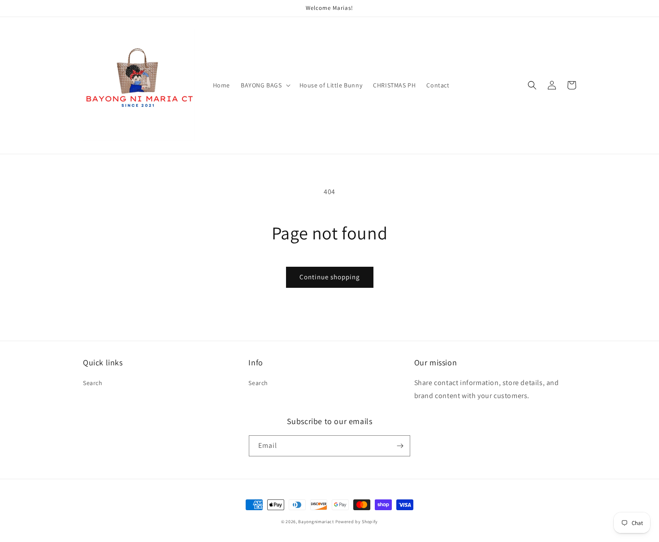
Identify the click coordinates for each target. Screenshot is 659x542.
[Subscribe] (400, 445)
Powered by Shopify (356, 522)
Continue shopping (329, 277)
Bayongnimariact (316, 522)
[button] (264, 85)
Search (93, 383)
